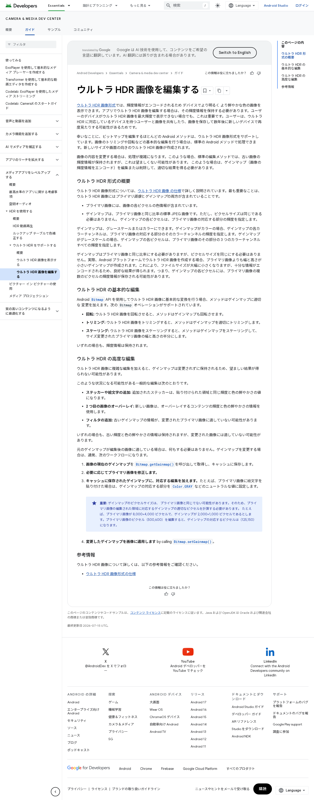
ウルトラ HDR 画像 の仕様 (159, 191)
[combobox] (187, 5)
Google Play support (287, 724)
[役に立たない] (258, 73)
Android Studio (276, 5)
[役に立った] (251, 73)
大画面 (154, 702)
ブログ (72, 743)
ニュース (73, 735)
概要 (9, 30)
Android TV (158, 732)
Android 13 (198, 732)
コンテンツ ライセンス (145, 613)
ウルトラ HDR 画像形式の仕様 (111, 574)
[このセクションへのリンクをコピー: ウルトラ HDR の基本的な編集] (144, 290)
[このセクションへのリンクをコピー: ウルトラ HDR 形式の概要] (135, 181)
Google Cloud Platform (200, 769)
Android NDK (241, 736)
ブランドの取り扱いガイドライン (136, 789)
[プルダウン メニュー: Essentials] (71, 5)
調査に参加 (281, 732)
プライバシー (118, 732)
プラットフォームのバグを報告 (290, 704)
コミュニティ (83, 30)
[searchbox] (31, 44)
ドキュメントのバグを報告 (290, 715)
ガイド (30, 30)
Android (73, 702)
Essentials (56, 5)
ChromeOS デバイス (165, 717)
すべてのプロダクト (240, 769)
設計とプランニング (97, 5)
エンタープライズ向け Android (83, 711)
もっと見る (138, 5)
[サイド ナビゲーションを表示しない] (55, 791)
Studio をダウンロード (248, 729)
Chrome (146, 769)
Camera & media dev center (33, 19)
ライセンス (99, 789)
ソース (72, 728)
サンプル (54, 30)
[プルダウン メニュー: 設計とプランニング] (118, 5)
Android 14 (199, 724)
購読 (262, 789)
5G (110, 739)
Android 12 (198, 739)
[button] (27, 121)
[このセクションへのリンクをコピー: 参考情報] (99, 555)
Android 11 (198, 746)
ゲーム (113, 702)
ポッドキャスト (78, 750)
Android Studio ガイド (248, 707)
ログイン (301, 5)
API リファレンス (244, 721)
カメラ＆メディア (121, 724)
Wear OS (156, 709)
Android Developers (90, 73)
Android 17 (198, 702)
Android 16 (199, 709)
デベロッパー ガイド (246, 714)
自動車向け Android (164, 724)
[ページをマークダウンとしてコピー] (219, 91)
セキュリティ (76, 721)
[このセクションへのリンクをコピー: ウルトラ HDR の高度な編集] (139, 359)
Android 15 (198, 717)
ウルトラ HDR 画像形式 (96, 105)
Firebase (167, 769)
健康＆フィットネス (122, 717)
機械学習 (114, 709)
